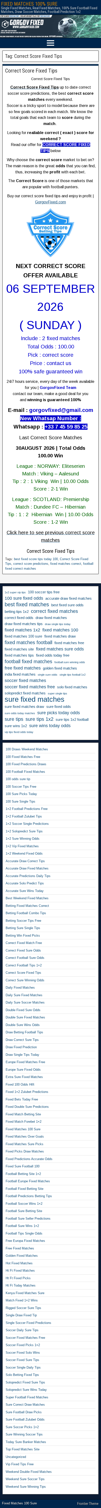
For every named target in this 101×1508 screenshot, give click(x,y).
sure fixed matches (34, 699)
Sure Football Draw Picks (24, 1412)
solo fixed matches (72, 687)
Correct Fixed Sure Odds (23, 950)
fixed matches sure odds (60, 649)
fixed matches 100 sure (23, 636)
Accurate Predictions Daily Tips (28, 876)
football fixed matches (28, 661)
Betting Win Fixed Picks (23, 935)
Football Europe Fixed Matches (28, 1181)
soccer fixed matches (25, 680)
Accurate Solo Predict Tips (25, 883)
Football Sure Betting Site (24, 1211)
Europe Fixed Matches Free (25, 1062)
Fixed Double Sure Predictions (27, 1107)
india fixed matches (20, 674)
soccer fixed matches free (30, 686)
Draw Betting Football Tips (24, 1032)
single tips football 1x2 (73, 674)
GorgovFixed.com (50, 202)
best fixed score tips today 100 (36, 559)
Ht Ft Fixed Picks (18, 1278)
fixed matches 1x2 (22, 630)
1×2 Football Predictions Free (27, 809)
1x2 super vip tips (15, 592)
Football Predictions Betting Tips (29, 1196)
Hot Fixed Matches (19, 1263)
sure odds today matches (20, 713)
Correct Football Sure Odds (25, 958)
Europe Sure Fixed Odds (23, 1069)
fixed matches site (19, 649)
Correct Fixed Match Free (24, 943)
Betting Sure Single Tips (23, 928)
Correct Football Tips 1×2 (24, 965)
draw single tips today (58, 624)
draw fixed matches (51, 618)
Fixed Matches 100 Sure (23, 1129)
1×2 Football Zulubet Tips (24, 816)
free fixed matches (23, 668)
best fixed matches (27, 604)
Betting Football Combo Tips (26, 913)
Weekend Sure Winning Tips (26, 1486)
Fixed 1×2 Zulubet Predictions (27, 1092)
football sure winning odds (69, 662)
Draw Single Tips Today (22, 1055)
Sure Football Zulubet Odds (25, 1419)
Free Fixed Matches (20, 1248)
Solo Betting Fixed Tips (22, 1375)
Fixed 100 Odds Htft (20, 1084)
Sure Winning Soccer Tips (24, 1434)
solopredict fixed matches (25, 693)
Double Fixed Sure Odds (23, 1010)
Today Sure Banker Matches (26, 1442)
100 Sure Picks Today (21, 794)
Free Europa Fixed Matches (25, 1241)
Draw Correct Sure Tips (22, 1040)
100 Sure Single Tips (20, 801)
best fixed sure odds (67, 605)
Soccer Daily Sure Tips (22, 1330)
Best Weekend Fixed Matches (27, 898)
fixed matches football (28, 642)
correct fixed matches (54, 611)
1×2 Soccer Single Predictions (27, 824)
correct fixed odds (19, 618)
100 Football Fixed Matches (25, 772)
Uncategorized (16, 1457)
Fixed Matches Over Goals (25, 1136)
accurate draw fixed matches (68, 598)
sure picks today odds (58, 712)
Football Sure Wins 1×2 (22, 1226)
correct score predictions (30, 564)
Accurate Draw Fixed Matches (27, 868)
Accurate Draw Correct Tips (25, 861)
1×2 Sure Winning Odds (22, 838)
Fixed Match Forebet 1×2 (23, 1121)
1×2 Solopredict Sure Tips (24, 831)
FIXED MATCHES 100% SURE (29, 4)
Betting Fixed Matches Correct (27, 906)
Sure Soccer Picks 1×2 (22, 1427)
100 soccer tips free (44, 592)
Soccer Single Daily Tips (23, 1367)
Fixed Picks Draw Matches (25, 1151)
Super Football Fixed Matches (27, 1397)
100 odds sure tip (18, 779)
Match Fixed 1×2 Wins (22, 1300)
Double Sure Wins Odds (23, 1025)
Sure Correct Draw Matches (25, 1404)
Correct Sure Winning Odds (25, 980)
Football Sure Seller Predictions (28, 1218)
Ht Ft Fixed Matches (20, 1270)
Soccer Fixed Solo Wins (23, 1352)
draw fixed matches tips (24, 624)
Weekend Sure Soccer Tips (25, 1479)
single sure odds (47, 674)
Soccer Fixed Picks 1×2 (23, 1345)
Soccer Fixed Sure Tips (22, 1360)
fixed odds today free (52, 655)
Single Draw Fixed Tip (21, 1315)
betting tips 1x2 (17, 612)
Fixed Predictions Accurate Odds (29, 1159)
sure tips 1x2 (39, 719)
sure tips (14, 719)
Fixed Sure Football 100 (22, 1166)
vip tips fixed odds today (19, 732)
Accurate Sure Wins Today (25, 891)
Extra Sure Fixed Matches (24, 1077)
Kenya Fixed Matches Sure (25, 1293)
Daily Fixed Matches (20, 987)
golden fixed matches (60, 668)
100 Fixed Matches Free (23, 757)
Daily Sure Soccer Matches (25, 1002)
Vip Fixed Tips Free (20, 1464)
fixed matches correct (65, 564)
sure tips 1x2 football (72, 720)
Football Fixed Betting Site (24, 1189)
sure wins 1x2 (16, 726)
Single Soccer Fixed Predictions (28, 1323)
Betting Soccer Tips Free (23, 920)
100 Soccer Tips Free (21, 786)
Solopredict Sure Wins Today (26, 1390)
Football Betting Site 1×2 (23, 1174)
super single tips (57, 693)
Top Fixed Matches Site (22, 1449)
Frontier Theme (88, 1503)
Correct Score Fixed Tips (31, 71)
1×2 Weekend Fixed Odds (24, 853)
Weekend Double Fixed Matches (29, 1472)
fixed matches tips (19, 655)
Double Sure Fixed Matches (25, 1017)
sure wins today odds (50, 725)
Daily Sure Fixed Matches (24, 995)
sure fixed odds (58, 707)
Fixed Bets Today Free (22, 1099)
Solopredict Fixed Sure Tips (25, 1382)
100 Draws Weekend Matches (27, 749)
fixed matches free (69, 643)
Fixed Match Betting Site (23, 1114)
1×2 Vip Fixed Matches (22, 846)
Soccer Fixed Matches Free (25, 1338)
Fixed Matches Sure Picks (24, 1144)
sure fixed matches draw (24, 707)
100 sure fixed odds (24, 598)
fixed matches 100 (60, 630)
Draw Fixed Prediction (21, 1047)
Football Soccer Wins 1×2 (24, 1203)
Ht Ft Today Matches (21, 1285)
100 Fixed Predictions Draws (26, 764)
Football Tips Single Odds (24, 1233)
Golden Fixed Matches (22, 1255)
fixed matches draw (60, 636)
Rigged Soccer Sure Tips (23, 1308)
